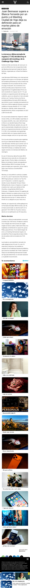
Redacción (6, 31)
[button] (27, 559)
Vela (7, 8)
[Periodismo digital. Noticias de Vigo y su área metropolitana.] (15, 2)
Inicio (3, 6)
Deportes (8, 6)
